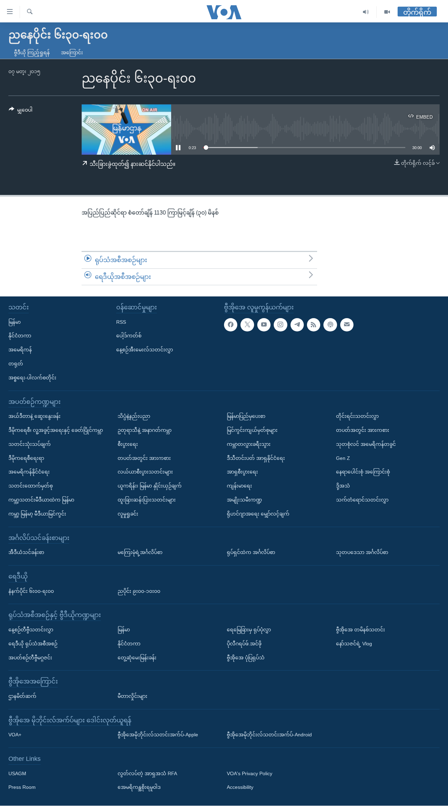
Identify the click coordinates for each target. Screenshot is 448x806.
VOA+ (14, 735)
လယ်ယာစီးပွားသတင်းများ (145, 472)
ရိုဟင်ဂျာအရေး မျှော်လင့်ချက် (258, 514)
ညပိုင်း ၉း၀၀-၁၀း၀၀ (139, 591)
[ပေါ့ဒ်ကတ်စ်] (330, 324)
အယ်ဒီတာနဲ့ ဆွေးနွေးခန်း (34, 416)
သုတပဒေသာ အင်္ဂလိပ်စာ (362, 552)
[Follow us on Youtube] (264, 324)
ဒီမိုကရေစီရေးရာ (26, 458)
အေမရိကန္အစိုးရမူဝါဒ (139, 787)
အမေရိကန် (20, 350)
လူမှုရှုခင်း (128, 514)
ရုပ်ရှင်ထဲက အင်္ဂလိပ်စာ (251, 552)
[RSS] (313, 324)
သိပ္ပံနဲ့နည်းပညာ (134, 416)
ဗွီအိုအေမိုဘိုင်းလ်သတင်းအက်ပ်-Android (269, 735)
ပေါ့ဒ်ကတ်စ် (128, 336)
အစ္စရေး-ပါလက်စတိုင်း (32, 377)
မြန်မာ (14, 322)
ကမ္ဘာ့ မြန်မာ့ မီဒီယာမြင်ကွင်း (37, 514)
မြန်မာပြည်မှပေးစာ (246, 416)
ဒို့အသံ (343, 486)
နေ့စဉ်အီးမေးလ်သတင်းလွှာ (144, 350)
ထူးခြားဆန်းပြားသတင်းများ (147, 500)
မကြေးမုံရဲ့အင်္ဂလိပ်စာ (140, 552)
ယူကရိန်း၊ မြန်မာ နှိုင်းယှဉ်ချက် (150, 486)
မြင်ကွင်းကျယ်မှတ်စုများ (252, 430)
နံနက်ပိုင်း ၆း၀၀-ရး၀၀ (31, 591)
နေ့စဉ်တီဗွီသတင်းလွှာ (30, 629)
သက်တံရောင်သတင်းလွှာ (362, 500)
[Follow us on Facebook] (230, 324)
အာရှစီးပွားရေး (242, 472)
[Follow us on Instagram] (280, 324)
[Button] (21, 111)
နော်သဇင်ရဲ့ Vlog (354, 643)
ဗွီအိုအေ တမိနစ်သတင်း (360, 629)
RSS (121, 322)
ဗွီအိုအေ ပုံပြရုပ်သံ (246, 657)
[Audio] (366, 12)
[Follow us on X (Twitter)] (247, 324)
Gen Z (343, 458)
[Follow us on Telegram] (297, 324)
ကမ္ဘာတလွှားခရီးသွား (249, 444)
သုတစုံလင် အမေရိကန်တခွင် (366, 444)
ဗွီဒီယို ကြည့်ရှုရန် (32, 52)
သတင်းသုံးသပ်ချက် (29, 444)
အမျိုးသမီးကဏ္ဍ (244, 500)
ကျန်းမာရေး (239, 486)
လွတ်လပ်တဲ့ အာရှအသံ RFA (147, 773)
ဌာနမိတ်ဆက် (22, 696)
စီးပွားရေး (128, 444)
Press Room (22, 787)
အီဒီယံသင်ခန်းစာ (26, 552)
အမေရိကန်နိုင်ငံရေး (29, 472)
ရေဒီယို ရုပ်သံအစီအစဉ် (32, 643)
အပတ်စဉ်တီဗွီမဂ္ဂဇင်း (30, 657)
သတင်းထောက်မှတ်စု (30, 486)
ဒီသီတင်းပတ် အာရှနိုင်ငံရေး (256, 458)
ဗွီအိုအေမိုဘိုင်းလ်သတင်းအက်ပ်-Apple (158, 735)
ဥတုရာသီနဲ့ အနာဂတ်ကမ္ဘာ (145, 430)
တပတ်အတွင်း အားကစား (144, 458)
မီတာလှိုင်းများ (132, 696)
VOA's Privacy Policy (249, 773)
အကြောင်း (72, 52)
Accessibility (240, 787)
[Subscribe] (347, 324)
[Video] (387, 12)
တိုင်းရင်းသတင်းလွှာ (357, 416)
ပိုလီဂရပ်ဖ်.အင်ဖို (244, 643)
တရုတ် (15, 363)
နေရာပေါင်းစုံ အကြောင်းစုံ (363, 472)
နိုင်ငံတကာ (19, 336)
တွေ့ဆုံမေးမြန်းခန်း (137, 657)
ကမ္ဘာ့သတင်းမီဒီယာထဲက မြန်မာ (41, 500)
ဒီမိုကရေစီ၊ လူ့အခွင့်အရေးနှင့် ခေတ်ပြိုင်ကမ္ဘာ (55, 430)
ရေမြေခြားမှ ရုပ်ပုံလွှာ (249, 629)
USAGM (17, 773)
